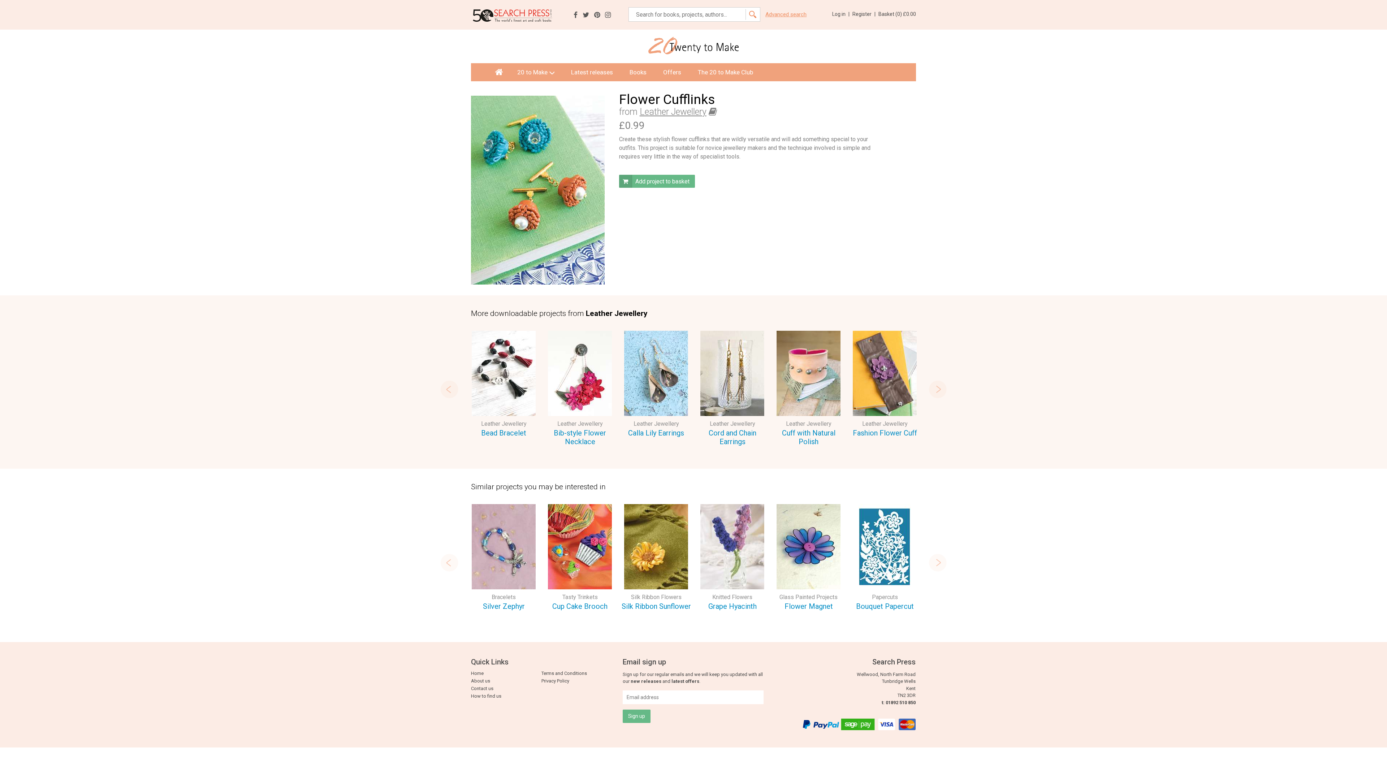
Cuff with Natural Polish (808, 437)
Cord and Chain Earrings (732, 437)
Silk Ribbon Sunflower (656, 606)
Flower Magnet (809, 606)
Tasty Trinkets (580, 597)
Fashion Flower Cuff (885, 433)
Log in (841, 14)
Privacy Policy (555, 681)
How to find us (486, 696)
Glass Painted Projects (808, 597)
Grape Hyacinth (732, 606)
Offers (672, 72)
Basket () (897, 14)
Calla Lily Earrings (656, 433)
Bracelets (504, 597)
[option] (504, 385)
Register (864, 14)
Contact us (482, 688)
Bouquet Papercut (885, 606)
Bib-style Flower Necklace (580, 437)
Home (477, 673)
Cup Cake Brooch (580, 606)
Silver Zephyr (504, 606)
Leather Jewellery (673, 112)
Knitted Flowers (732, 597)
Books (638, 72)
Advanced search (786, 14)
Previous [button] (449, 389)
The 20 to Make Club (725, 72)
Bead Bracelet (503, 433)
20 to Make (532, 72)
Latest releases (592, 72)
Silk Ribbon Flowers (656, 597)
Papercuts (885, 597)
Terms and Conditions (564, 673)
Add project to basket (662, 181)
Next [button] (938, 389)
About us (480, 681)
